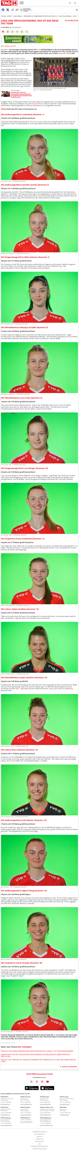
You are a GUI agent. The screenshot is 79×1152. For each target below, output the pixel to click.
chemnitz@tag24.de (26, 1104)
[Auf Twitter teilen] (8, 10)
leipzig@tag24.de (65, 1104)
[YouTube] (47, 1082)
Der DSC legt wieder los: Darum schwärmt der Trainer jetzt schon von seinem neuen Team (38, 1061)
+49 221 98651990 (65, 1113)
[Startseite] (9, 3)
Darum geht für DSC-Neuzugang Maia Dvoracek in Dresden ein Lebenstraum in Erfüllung (21, 95)
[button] (75, 3)
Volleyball (17, 16)
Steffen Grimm (10, 46)
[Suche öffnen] (70, 3)
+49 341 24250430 (65, 1102)
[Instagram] (42, 1082)
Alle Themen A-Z (39, 1134)
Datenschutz (39, 1141)
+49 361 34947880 (6, 1113)
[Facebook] (37, 1082)
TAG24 (3, 16)
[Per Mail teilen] (12, 10)
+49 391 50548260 (45, 1123)
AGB (39, 1144)
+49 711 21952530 (25, 1113)
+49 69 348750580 (45, 1113)
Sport (9, 16)
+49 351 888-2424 (45, 1102)
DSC (38, 49)
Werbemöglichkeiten (39, 1132)
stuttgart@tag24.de (25, 1115)
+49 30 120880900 (6, 1102)
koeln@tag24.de (64, 1115)
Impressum (39, 1139)
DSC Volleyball (65, 16)
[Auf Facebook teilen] (3, 10)
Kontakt (39, 1136)
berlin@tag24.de (5, 1104)
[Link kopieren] (17, 10)
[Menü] (21, 3)
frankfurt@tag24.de (45, 1115)
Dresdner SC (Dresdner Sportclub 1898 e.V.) (41, 16)
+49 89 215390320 (25, 1120)
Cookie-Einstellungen (39, 1149)
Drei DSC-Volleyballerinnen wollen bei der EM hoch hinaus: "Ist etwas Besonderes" (37, 1051)
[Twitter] (31, 1082)
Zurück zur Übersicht (69, 1067)
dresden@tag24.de (45, 1104)
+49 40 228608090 (6, 1123)
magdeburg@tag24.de (46, 1125)
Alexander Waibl (65, 53)
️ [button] (3, 32)
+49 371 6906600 (25, 1102)
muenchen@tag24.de (26, 1122)
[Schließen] (77, 10)
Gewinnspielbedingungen (39, 1146)
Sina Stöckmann (37, 103)
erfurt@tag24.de (5, 1115)
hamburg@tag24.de (6, 1125)
